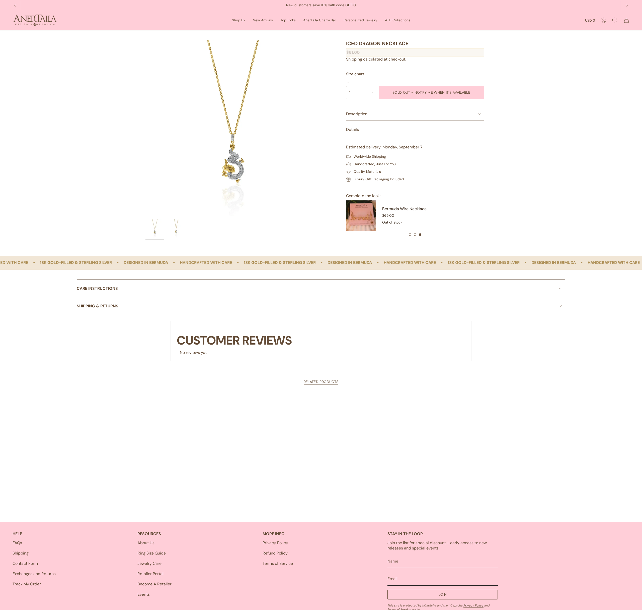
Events (143, 594)
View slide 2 (415, 234)
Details (352, 129)
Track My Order (27, 584)
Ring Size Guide (151, 553)
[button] (238, 20)
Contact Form (25, 563)
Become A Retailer (154, 584)
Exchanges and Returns (34, 573)
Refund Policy (275, 553)
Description (356, 114)
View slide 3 (420, 234)
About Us (145, 542)
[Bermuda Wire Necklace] (361, 215)
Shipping (354, 59)
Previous (145, 128)
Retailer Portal (150, 573)
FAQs (17, 542)
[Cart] (626, 20)
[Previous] (15, 5)
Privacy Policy (275, 542)
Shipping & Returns (97, 306)
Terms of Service (278, 563)
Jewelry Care (149, 563)
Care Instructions (97, 288)
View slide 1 (410, 234)
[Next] (627, 5)
